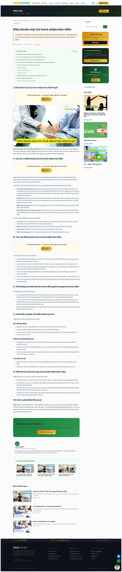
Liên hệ (83, 3)
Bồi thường (65, 3)
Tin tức (77, 3)
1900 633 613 (23, 540)
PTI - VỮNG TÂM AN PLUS (92, 164)
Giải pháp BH (36, 3)
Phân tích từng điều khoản (24, 70)
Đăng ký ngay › (95, 60)
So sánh (57, 3)
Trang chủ (15, 13)
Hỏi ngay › (95, 80)
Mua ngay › (46, 99)
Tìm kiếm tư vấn (21, 73)
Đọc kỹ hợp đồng (21, 67)
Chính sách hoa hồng (54, 556)
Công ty (51, 3)
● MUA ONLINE (104, 3)
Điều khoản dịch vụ (90, 140)
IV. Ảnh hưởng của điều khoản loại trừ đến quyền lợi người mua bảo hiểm (35, 62)
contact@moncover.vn (63, 540)
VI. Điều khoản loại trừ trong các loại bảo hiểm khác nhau (31, 75)
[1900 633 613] (96, 3)
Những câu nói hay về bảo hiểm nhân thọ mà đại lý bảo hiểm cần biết (95, 114)
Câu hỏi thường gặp (96, 551)
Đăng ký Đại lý (53, 551)
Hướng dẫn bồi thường (76, 558)
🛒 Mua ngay (103, 11)
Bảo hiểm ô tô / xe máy (76, 556)
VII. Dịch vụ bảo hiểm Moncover (24, 78)
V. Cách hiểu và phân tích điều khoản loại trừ (28, 65)
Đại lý (71, 3)
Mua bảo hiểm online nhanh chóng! (26, 81)
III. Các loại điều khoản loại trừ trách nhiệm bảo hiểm (30, 59)
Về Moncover (94, 553)
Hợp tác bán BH (53, 558)
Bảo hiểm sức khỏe (75, 551)
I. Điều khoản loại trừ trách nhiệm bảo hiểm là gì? (29, 54)
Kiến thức (27, 20)
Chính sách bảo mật (104, 568)
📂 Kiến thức (37, 44)
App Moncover (53, 553)
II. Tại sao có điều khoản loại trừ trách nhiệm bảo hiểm (30, 57)
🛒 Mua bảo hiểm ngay (46, 432)
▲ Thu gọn (74, 51)
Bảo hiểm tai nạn (74, 553)
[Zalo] (93, 3)
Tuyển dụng (94, 556)
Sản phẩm (44, 3)
